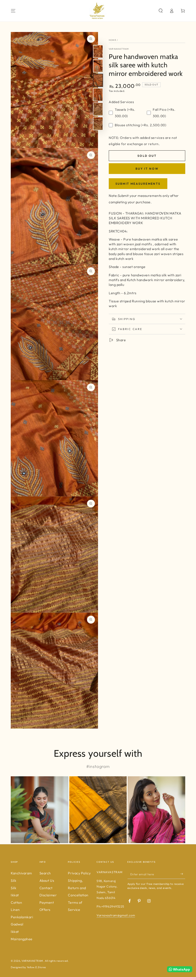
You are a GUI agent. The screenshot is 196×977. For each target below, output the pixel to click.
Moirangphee (22, 939)
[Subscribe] (182, 874)
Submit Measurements (138, 183)
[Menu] (13, 11)
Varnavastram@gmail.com (116, 915)
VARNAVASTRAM (119, 48)
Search (45, 873)
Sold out (147, 156)
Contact (46, 888)
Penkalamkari (22, 917)
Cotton (16, 902)
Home (112, 40)
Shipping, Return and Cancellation (78, 887)
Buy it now (147, 168)
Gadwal (17, 924)
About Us (46, 880)
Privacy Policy (79, 873)
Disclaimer (48, 895)
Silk (13, 888)
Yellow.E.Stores (36, 967)
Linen (15, 910)
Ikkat (15, 895)
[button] (160, 11)
